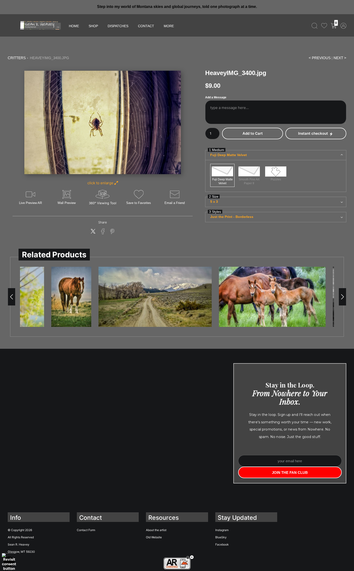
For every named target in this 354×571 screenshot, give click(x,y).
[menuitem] (314, 25)
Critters (17, 58)
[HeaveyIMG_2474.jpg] (272, 297)
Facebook (222, 544)
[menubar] (328, 25)
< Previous (320, 58)
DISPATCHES (118, 26)
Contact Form (86, 530)
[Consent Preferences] (9, 562)
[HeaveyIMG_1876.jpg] (155, 297)
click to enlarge (100, 183)
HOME (74, 26)
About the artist (156, 530)
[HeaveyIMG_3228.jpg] (71, 297)
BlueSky (221, 537)
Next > (340, 58)
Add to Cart (253, 133)
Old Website (154, 537)
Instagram (222, 530)
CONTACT (146, 26)
